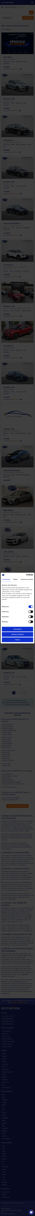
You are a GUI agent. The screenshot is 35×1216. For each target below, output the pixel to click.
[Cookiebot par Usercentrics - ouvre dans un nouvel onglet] (26, 575)
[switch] (30, 611)
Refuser (17, 639)
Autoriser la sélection (17, 634)
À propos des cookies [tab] (27, 579)
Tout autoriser (17, 629)
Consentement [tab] (6, 579)
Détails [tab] (15, 579)
